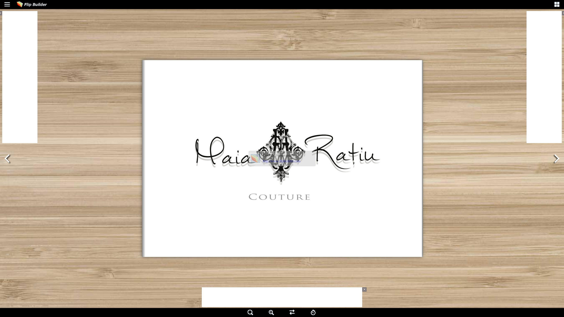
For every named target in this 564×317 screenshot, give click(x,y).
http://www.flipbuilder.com (281, 161)
